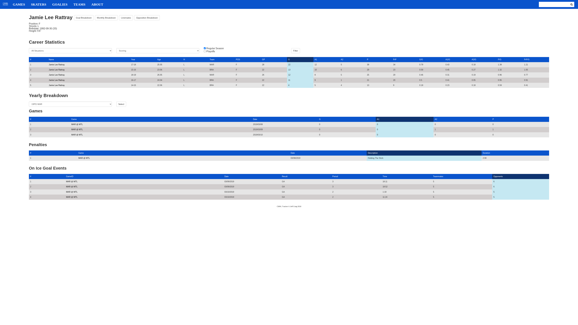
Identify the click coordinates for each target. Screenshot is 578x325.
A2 (342, 59)
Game (74, 119)
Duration (486, 153)
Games (19, 4)
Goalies (59, 4)
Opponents (498, 176)
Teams (79, 4)
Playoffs (210, 51)
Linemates (126, 18)
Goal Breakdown (84, 18)
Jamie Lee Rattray (57, 64)
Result (284, 176)
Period (335, 176)
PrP (394, 59)
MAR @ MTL (77, 124)
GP (263, 59)
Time (385, 176)
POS (238, 59)
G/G (421, 59)
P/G (499, 59)
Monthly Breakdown (106, 18)
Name (51, 59)
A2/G (474, 59)
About (97, 4)
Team (212, 59)
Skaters (38, 4)
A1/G (448, 59)
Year (133, 59)
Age (159, 59)
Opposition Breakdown (147, 18)
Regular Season (215, 48)
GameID (69, 176)
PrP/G (527, 59)
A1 (316, 59)
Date (255, 119)
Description (373, 153)
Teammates (438, 176)
